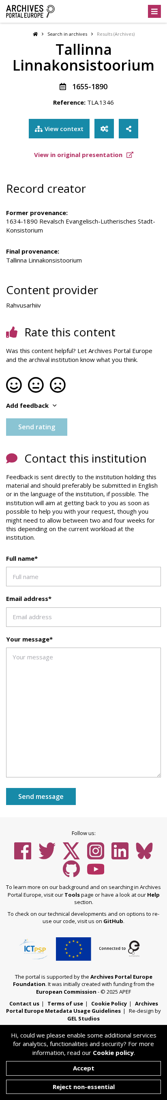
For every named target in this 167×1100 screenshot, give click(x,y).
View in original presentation (79, 155)
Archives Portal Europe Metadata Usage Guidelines (82, 1007)
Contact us (24, 1003)
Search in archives (67, 34)
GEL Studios (83, 1018)
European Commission (66, 991)
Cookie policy (113, 1052)
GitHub (113, 921)
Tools (72, 894)
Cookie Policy (109, 1003)
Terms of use (65, 1003)
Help (153, 894)
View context (64, 129)
